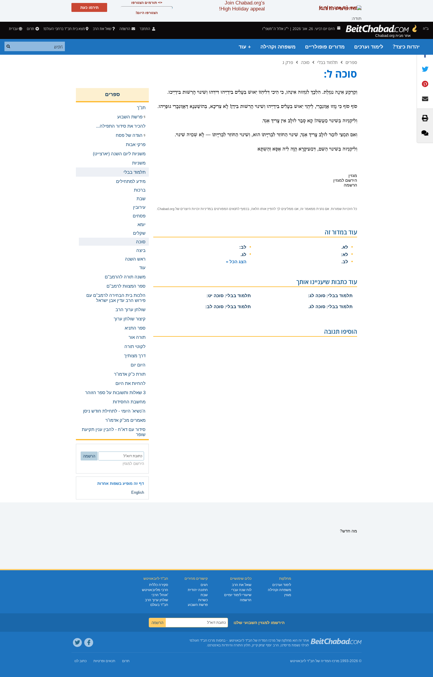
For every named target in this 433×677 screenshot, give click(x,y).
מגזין (287, 595)
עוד (142, 267)
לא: (344, 254)
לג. (243, 254)
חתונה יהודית (198, 590)
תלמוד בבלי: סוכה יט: (229, 295)
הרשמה (245, 600)
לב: (242, 247)
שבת (204, 595)
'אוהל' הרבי (159, 595)
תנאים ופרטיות (104, 661)
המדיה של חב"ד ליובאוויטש (310, 661)
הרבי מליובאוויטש (155, 590)
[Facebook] (88, 642)
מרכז (335, 661)
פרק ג (287, 62)
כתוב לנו (80, 661)
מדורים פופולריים (325, 46)
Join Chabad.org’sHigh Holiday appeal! (242, 6)
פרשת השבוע (198, 605)
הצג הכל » (236, 261)
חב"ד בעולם (159, 605)
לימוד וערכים (368, 46)
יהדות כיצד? (406, 46)
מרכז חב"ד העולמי (202, 640)
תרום (30, 28)
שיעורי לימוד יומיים (237, 595)
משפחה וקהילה (278, 46)
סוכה (305, 62)
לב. (344, 261)
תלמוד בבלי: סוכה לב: (228, 306)
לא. (344, 247)
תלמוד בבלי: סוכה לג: (330, 295)
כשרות (203, 600)
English (137, 492)
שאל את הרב (102, 28)
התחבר (145, 28)
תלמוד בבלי (327, 62)
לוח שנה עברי (241, 590)
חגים (204, 585)
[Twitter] (77, 642)
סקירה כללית (158, 585)
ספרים (351, 62)
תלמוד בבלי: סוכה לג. (330, 306)
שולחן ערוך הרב (156, 600)
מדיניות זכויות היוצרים (195, 209)
